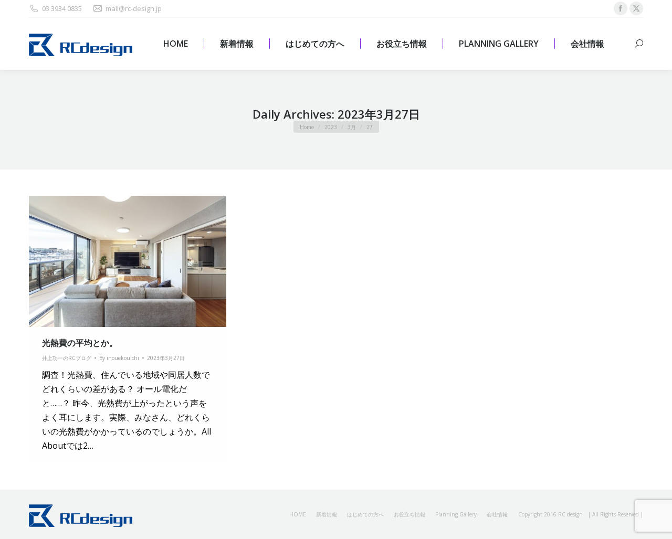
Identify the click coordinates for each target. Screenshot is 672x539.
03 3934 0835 (62, 8)
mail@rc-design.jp (134, 8)
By (119, 358)
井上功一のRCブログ (66, 358)
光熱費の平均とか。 (80, 342)
